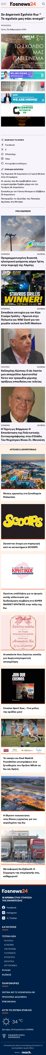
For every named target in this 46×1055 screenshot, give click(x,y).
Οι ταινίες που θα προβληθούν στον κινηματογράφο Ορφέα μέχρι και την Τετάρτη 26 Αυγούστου (19, 184)
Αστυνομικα (10, 965)
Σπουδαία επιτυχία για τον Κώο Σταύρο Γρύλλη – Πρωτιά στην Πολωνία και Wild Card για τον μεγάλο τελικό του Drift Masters (21, 317)
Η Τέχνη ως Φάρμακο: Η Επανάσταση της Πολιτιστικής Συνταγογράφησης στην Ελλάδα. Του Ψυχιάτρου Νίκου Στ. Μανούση (23, 434)
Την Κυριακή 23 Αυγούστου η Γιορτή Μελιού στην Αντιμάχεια (23, 175)
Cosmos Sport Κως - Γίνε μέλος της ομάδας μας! (21, 709)
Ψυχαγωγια (6, 25)
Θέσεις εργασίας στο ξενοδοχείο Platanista (22, 495)
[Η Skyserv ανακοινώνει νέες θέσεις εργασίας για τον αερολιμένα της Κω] (23, 793)
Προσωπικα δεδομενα (14, 996)
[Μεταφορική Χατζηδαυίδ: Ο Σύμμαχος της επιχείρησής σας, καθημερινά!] (23, 847)
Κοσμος (6, 974)
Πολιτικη (5, 367)
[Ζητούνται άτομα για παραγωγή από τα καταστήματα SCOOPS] (23, 521)
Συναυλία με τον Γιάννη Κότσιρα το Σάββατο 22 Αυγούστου (23, 193)
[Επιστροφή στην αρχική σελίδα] (23, 4)
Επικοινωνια (9, 1001)
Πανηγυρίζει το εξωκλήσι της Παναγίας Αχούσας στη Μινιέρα (20, 200)
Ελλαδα (6, 969)
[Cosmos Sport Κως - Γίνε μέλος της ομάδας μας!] (23, 686)
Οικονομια (10, 948)
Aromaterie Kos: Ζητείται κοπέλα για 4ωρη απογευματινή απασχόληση (22, 658)
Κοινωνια (5, 254)
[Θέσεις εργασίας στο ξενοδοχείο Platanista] (23, 471)
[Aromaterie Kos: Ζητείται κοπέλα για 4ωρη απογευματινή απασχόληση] (23, 632)
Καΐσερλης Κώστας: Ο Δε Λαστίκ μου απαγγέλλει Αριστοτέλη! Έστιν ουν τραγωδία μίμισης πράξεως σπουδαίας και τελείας (21, 376)
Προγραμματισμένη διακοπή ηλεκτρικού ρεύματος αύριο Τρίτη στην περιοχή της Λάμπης (22, 261)
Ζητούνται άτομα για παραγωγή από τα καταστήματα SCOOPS (21, 545)
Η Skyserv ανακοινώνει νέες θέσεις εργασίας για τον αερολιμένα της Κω (20, 819)
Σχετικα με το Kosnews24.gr (18, 992)
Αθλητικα (9, 961)
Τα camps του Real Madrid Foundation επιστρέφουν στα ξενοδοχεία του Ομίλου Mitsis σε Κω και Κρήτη (22, 763)
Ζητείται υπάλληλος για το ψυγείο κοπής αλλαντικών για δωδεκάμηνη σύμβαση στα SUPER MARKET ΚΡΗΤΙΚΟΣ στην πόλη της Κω (22, 600)
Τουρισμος (10, 952)
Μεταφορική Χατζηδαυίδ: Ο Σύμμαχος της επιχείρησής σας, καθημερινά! (21, 872)
